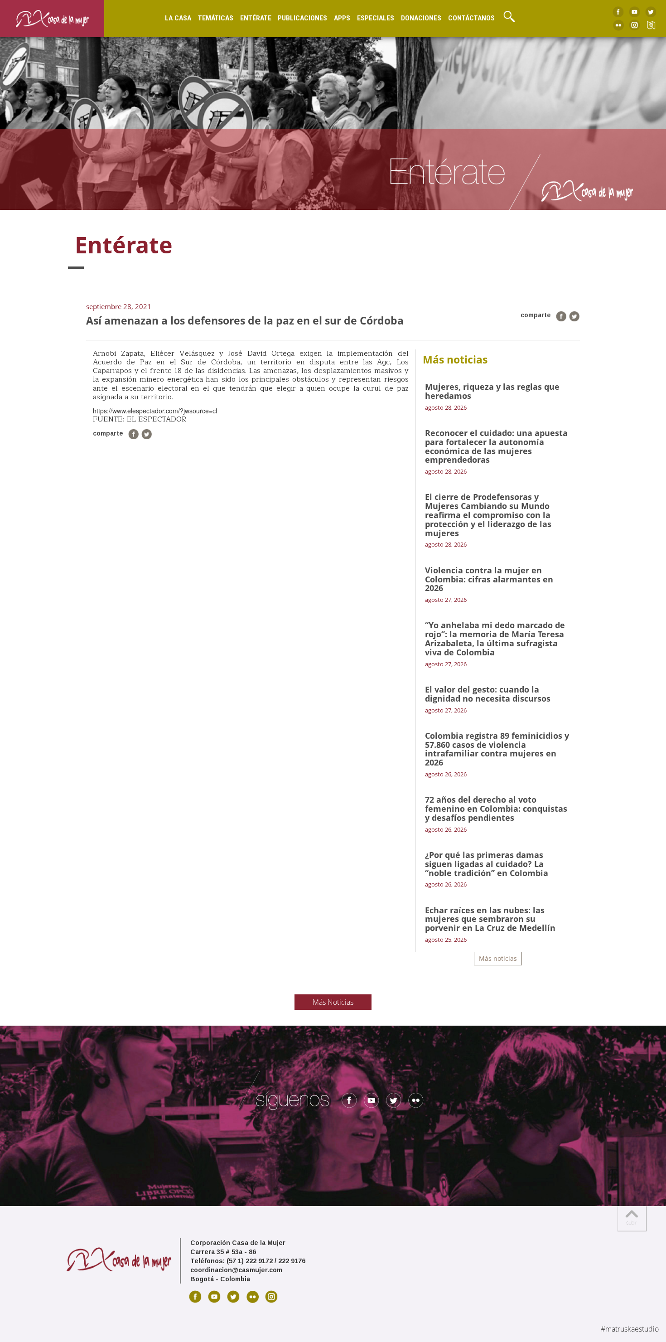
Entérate (255, 18)
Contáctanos (471, 18)
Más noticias (498, 958)
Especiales (375, 18)
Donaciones (421, 18)
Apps (342, 18)
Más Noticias (333, 1002)
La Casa (178, 18)
